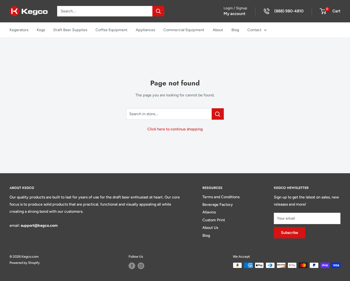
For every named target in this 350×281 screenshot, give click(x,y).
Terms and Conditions (221, 197)
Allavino (209, 212)
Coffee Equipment (111, 30)
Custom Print (213, 220)
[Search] (158, 11)
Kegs (41, 30)
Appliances (145, 30)
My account (234, 13)
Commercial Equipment (183, 30)
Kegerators (19, 30)
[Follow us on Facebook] (132, 265)
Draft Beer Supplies (70, 30)
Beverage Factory (217, 204)
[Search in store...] (218, 114)
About (218, 30)
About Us (210, 227)
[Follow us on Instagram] (141, 265)
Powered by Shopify (25, 263)
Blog (235, 30)
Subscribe (289, 232)
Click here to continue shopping (175, 129)
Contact (254, 30)
